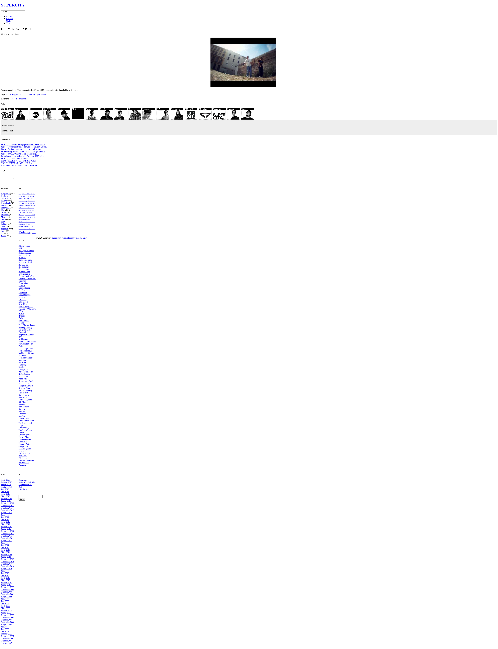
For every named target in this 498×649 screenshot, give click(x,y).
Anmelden (23, 480)
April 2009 (5, 606)
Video (8, 23)
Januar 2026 (6, 484)
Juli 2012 (5, 515)
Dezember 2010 (7, 559)
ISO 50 (22, 337)
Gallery (9, 21)
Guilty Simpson (23, 208)
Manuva (145, 109)
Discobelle (23, 292)
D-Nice (22, 285)
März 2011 (5, 552)
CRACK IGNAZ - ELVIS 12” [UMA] (17, 163)
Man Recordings (25, 351)
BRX (74, 109)
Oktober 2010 (6, 564)
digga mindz (17, 94)
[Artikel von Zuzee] (247, 119)
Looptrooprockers (26, 348)
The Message (24, 428)
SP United (203, 109)
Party (3, 222)
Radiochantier (24, 374)
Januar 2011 (6, 557)
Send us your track (8, 179)
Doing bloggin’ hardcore (25, 296)
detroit (20, 198)
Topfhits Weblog (25, 430)
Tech (3, 231)
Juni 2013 (5, 489)
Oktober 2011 (6, 536)
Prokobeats (175, 109)
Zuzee (243, 109)
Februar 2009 (6, 610)
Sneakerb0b (23, 393)
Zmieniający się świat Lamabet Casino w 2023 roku (22, 156)
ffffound (22, 316)
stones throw (26, 222)
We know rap (24, 453)
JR (129, 109)
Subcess (22, 411)
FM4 (21, 318)
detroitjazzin (28, 198)
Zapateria (22, 465)
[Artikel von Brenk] (64, 119)
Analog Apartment (26, 250)
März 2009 (5, 608)
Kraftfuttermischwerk (27, 341)
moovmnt (22, 355)
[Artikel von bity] (35, 119)
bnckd (23, 196)
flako (23, 203)
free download (30, 205)
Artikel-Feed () (26, 482)
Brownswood (24, 271)
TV (2, 233)
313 (20, 194)
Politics (4, 224)
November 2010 (7, 561)
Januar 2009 (6, 613)
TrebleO (22, 432)
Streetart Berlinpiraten (24, 405)
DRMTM (22, 299)
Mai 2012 (5, 519)
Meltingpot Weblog (26, 353)
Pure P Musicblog (26, 372)
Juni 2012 (5, 517)
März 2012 (5, 524)
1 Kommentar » (22, 99)
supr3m (22, 416)
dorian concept (23, 201)
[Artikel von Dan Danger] (106, 119)
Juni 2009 (5, 601)
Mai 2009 (5, 603)
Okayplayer (23, 369)
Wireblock (23, 456)
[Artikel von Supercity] (219, 119)
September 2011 (7, 538)
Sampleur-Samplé (26, 386)
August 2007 (6, 643)
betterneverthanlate (26, 262)
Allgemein (5, 194)
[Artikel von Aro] (21, 119)
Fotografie (5, 208)
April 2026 (5, 480)
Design (4, 201)
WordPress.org (25, 489)
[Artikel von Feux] (120, 119)
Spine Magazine (25, 400)
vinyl (29, 233)
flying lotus (28, 203)
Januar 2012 (6, 529)
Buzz (88, 109)
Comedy (4, 198)
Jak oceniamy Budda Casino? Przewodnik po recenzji (23, 151)
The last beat (24, 418)
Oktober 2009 (6, 592)
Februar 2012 (6, 526)
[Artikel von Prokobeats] (177, 119)
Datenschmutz (24, 288)
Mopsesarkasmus (26, 358)
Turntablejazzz (24, 435)
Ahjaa (21, 248)
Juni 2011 (5, 545)
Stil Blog (22, 402)
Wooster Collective (26, 460)
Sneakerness (24, 395)
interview (31, 208)
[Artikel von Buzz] (92, 119)
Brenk (60, 109)
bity (30, 109)
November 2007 (7, 638)
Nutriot (21, 367)
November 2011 (7, 533)
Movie (3, 217)
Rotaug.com (24, 383)
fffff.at (21, 313)
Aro (16, 109)
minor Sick (31, 215)
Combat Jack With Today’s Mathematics (27, 277)
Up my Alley (24, 437)
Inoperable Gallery (26, 334)
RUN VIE (189, 109)
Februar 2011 (6, 554)
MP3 (33, 217)
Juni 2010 (5, 573)
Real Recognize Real (37, 94)
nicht (25, 94)
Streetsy (22, 409)
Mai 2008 (5, 631)
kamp (23, 212)
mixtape (23, 217)
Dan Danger (105, 109)
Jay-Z (20, 210)
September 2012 (7, 510)
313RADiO (6, 109)
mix (20, 217)
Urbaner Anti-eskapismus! (24, 445)
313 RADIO (26, 194)
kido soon (29, 212)
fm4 (34, 203)
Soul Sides (23, 397)
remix (27, 219)
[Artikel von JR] (134, 119)
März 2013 (5, 496)
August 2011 (6, 540)
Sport (3, 226)
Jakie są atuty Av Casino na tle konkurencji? (19, 154)
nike (23, 219)
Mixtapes (5, 215)
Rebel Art (22, 379)
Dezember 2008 (7, 615)
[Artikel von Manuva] (148, 119)
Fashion (4, 205)
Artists (9, 16)
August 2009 (6, 596)
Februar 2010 (6, 582)
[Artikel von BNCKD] (49, 119)
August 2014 (6, 487)
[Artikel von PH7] (163, 119)
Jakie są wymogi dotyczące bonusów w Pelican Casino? (24, 147)
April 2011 (5, 550)
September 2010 (7, 566)
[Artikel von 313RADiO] (7, 119)
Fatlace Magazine (26, 306)
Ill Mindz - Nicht (17, 28)
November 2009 (7, 589)
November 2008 (7, 617)
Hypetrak (22, 332)
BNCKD (47, 109)
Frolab (21, 323)
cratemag (22, 281)
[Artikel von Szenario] (233, 119)
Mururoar (22, 360)
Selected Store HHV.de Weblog (25, 389)
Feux (116, 109)
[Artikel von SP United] (205, 119)
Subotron (22, 414)
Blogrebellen (24, 267)
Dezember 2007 (7, 636)
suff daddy (22, 224)
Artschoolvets (24, 255)
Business (4, 196)
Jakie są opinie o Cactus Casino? (14, 158)
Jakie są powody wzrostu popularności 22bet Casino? (23, 144)
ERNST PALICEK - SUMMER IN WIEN (19, 161)
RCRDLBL (23, 376)
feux (20, 203)
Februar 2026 (6, 482)
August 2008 (6, 624)
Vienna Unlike (24, 451)
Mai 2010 (5, 575)
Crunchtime (23, 283)
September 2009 (7, 594)
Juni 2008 (5, 629)
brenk (27, 196)
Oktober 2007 (6, 641)
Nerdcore (22, 362)
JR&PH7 (25, 210)
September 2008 (7, 622)
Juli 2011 (4, 543)
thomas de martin (29, 229)
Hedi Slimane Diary (27, 325)
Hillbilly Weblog (25, 327)
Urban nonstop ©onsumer (25, 440)
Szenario (230, 109)
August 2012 (6, 512)
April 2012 (5, 522)
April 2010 (5, 578)
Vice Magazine (25, 449)
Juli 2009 (5, 599)
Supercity (217, 109)
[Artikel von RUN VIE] (191, 119)
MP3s (3, 219)
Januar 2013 (6, 501)
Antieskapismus (25, 253)
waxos (34, 233)
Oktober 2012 (6, 508)
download (31, 201)
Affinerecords (24, 246)
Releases (9, 18)
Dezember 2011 (7, 531)
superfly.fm (28, 226)
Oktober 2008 (6, 620)
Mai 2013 (5, 491)
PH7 (158, 109)
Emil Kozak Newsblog (23, 303)
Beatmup (22, 257)
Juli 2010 (5, 571)
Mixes (3, 212)
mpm (20, 219)
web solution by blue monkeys (74, 238)
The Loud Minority (26, 421)
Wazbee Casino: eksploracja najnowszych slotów (21, 149)
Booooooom (24, 269)
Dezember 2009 (7, 587)
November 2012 (7, 505)
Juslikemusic (24, 339)
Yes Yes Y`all (24, 463)
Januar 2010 (6, 585)
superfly (21, 226)
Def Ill (8, 94)
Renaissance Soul (26, 381)
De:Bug (22, 290)
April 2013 (5, 494)
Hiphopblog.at (24, 330)
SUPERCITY (13, 5)
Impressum (56, 238)
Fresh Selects (24, 320)
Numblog (22, 365)
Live (3, 210)
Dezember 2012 (7, 503)
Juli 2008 (5, 627)
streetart (32, 222)
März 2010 (5, 580)
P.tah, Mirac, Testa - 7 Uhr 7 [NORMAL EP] (19, 165)
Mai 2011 (5, 547)
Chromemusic (24, 274)
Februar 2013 (6, 498)
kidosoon (21, 215)
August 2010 (6, 568)
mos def (29, 217)
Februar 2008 (6, 634)
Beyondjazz (23, 264)
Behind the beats (25, 260)
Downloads (6, 203)
